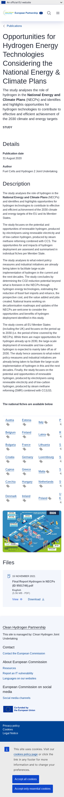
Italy (41, 422)
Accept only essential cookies (33, 788)
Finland (26, 432)
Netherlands (46, 481)
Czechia (10, 481)
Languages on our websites (19, 678)
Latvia (42, 434)
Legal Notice (10, 733)
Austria (9, 420)
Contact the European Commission (24, 653)
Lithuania (44, 444)
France (26, 444)
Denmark (11, 496)
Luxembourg (46, 457)
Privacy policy (11, 725)
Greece (26, 469)
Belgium (10, 432)
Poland (43, 498)
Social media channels (16, 697)
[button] (17, 599)
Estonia (26, 420)
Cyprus (9, 469)
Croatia (9, 457)
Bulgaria (10, 444)
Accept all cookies (26, 779)
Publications (14, 25)
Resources (9, 668)
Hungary (27, 481)
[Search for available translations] (8, 424)
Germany (27, 457)
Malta (42, 471)
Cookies (8, 729)
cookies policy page (26, 754)
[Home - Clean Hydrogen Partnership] (9, 13)
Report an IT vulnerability (18, 673)
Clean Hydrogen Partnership (24, 627)
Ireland (26, 496)
